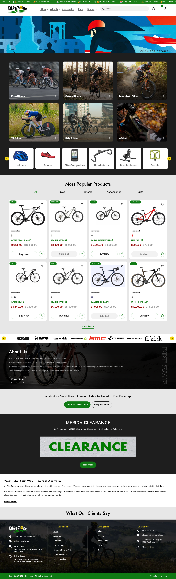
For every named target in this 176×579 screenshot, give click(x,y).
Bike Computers (21, 165)
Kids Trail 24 (137, 240)
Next (169, 158)
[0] (159, 8)
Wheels (54, 9)
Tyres (128, 165)
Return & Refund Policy (63, 550)
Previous (7, 158)
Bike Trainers (74, 165)
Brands (90, 9)
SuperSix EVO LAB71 (140, 302)
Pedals (101, 165)
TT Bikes (16, 138)
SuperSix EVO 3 (17, 302)
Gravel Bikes (73, 96)
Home (56, 531)
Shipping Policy (60, 559)
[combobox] (124, 8)
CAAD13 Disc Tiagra (100, 302)
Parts (80, 9)
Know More (17, 379)
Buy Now (24, 254)
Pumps (155, 165)
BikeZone (29, 576)
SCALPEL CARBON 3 (59, 240)
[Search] (103, 9)
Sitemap (57, 564)
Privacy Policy (59, 545)
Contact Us (58, 540)
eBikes (123, 138)
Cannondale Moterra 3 (102, 240)
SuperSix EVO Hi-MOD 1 (21, 240)
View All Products (77, 404)
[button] (43, 9)
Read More (87, 464)
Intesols (163, 576)
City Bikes (71, 138)
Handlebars (47, 165)
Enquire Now (101, 404)
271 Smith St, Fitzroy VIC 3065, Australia (152, 540)
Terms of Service (60, 554)
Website (153, 576)
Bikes (43, 9)
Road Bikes (18, 96)
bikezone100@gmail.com (153, 535)
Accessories (68, 9)
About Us (57, 536)
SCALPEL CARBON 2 (59, 302)
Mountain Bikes (128, 96)
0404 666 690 (148, 531)
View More (88, 326)
